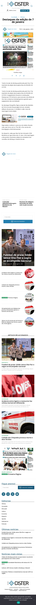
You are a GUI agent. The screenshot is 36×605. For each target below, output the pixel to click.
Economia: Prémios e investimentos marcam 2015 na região (17, 572)
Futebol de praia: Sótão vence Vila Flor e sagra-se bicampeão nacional (17, 257)
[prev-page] (28, 232)
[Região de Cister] (17, 4)
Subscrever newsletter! (27, 487)
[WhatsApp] (23, 75)
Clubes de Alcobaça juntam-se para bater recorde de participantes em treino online (17, 557)
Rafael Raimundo (7, 264)
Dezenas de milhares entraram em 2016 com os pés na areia (26, 203)
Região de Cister (12, 29)
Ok (18, 602)
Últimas (22, 17)
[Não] (34, 600)
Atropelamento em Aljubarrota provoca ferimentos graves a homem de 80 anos (11, 310)
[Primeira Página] (29, 297)
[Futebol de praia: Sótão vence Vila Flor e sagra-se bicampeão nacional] (18, 247)
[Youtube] (17, 494)
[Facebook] (12, 75)
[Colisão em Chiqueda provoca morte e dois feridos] (29, 285)
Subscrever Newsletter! (19, 221)
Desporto (5, 362)
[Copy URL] (20, 75)
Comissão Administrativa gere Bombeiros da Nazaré (9, 204)
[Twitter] (16, 75)
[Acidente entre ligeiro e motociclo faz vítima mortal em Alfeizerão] (29, 273)
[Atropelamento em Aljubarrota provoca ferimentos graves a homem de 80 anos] (29, 310)
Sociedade (14, 17)
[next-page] (31, 232)
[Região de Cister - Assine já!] (18, 118)
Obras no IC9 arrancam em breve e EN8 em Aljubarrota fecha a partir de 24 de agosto (12, 322)
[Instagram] (8, 494)
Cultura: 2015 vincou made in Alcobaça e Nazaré (16, 568)
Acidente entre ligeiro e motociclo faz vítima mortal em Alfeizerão (12, 273)
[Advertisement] (18, 178)
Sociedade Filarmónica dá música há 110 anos (17, 563)
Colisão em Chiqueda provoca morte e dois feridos (10, 285)
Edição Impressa (7, 472)
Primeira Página (13, 297)
